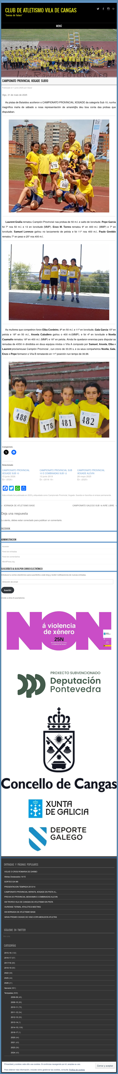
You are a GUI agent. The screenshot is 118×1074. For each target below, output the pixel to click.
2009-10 (14, 1002)
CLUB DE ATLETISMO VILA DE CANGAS (41, 10)
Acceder (5, 546)
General (7, 988)
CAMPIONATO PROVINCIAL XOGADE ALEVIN (91, 472)
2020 (13, 1037)
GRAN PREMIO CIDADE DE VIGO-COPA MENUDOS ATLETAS (30, 917)
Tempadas (8, 993)
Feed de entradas (9, 551)
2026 (6, 983)
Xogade (71, 495)
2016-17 (7, 957)
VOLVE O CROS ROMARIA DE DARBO (20, 871)
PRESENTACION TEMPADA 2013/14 (19, 886)
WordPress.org (8, 561)
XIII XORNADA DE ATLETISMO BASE (19, 911)
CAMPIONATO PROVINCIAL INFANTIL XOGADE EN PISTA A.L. (30, 891)
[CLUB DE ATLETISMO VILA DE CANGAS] (59, 53)
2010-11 (14, 1007)
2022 (6, 972)
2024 (13, 1052)
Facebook (5, 528)
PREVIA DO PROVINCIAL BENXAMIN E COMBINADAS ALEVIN (31, 896)
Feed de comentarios (11, 556)
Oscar (29, 87)
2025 (30, 495)
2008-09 (14, 997)
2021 (13, 1042)
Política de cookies (77, 1069)
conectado (29, 520)
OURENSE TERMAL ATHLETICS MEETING (22, 906)
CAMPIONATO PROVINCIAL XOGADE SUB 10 (16, 472)
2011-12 (14, 1012)
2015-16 (7, 952)
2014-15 (14, 1027)
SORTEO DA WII (11, 881)
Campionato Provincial (57, 495)
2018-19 (7, 967)
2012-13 (14, 1017)
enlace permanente (103, 495)
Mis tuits (6, 936)
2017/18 (7, 962)
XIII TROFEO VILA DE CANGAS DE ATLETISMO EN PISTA (28, 901)
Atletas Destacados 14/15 (15, 876)
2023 (13, 1047)
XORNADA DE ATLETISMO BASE (18, 505)
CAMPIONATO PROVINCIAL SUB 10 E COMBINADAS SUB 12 (56, 472)
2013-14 (14, 1022)
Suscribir (7, 590)
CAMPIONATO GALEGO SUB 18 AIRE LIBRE (95, 505)
